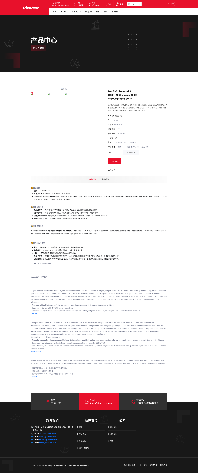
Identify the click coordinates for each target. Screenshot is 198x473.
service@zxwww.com (48, 439)
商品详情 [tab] (92, 179)
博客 (98, 11)
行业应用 (88, 11)
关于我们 (64, 11)
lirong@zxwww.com (101, 403)
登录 (121, 4)
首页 (54, 11)
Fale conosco (36, 351)
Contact (34, 313)
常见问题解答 (84, 447)
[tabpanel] (64, 89)
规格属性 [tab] (106, 179)
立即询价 (114, 161)
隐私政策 (163, 465)
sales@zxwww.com (47, 442)
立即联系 (34, 376)
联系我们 (115, 11)
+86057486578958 (62, 5)
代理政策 (153, 465)
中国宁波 (81, 5)
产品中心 (75, 11)
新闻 (105, 11)
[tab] (32, 93)
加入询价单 (131, 152)
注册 (139, 465)
